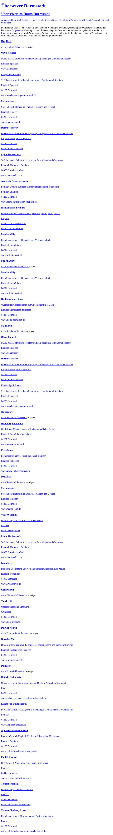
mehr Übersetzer (13, 47)
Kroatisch (56, 20)
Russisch (87, 20)
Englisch (26, 20)
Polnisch (66, 20)
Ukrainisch (6, 22)
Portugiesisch (76, 20)
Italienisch (47, 20)
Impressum (18, 30)
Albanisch (6, 20)
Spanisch (96, 20)
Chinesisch (16, 20)
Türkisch (105, 20)
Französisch (36, 20)
